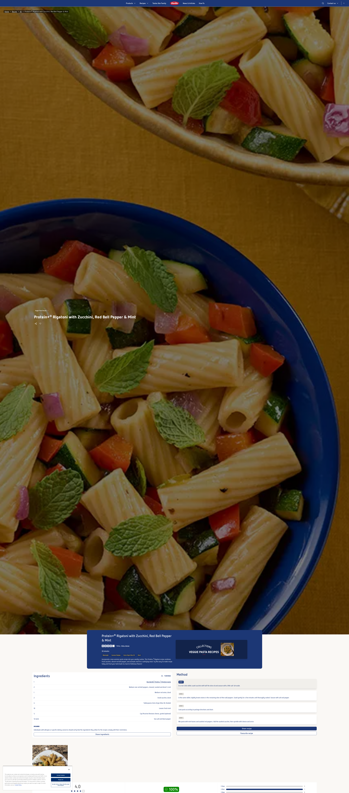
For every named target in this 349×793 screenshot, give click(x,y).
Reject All (60, 779)
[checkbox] (247, 684)
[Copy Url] (35, 323)
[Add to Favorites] (40, 323)
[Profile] (343, 3)
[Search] (323, 3)
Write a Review (125, 646)
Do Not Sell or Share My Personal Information (60, 785)
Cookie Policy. (18, 785)
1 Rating (118, 646)
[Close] (69, 770)
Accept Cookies (61, 775)
